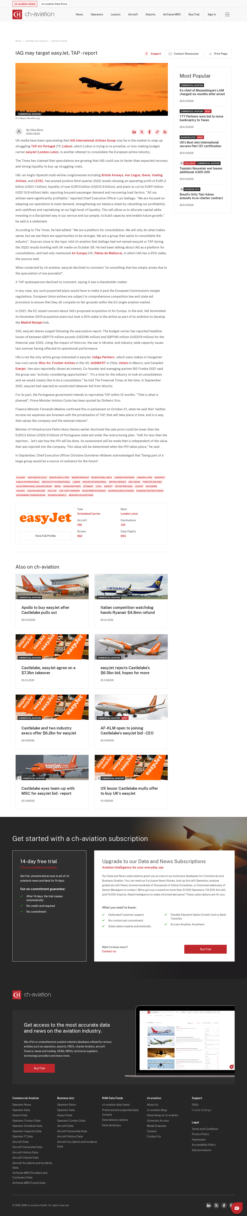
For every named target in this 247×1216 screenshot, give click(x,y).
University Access (158, 1120)
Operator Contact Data (26, 1120)
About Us (152, 1104)
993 (123, 536)
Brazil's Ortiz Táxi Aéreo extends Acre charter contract (201, 196)
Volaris (124, 363)
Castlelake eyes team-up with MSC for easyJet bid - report (48, 791)
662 (79, 536)
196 (79, 524)
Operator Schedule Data (27, 1125)
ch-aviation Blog (157, 1110)
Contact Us (154, 1136)
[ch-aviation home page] (33, 14)
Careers (152, 1131)
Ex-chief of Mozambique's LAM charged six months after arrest (202, 92)
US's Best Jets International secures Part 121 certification (200, 144)
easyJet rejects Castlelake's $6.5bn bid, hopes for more (125, 670)
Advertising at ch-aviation (162, 1115)
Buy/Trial (194, 14)
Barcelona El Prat (59, 477)
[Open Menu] (227, 14)
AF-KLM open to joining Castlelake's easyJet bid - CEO (127, 730)
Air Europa (79, 253)
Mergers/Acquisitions (81, 495)
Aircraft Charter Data (25, 1157)
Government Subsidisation (30, 495)
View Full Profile (45, 535)
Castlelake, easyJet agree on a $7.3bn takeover (48, 670)
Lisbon (66, 146)
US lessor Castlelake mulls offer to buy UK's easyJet (129, 791)
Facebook (149, 132)
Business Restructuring (149, 491)
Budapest (160, 477)
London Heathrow (124, 477)
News (79, 14)
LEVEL (39, 181)
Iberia (146, 175)
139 (123, 524)
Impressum (199, 1139)
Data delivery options (115, 1119)
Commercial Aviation (36, 41)
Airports (150, 14)
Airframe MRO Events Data (29, 1182)
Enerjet (20, 369)
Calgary (20, 477)
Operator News (21, 1104)
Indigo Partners (103, 357)
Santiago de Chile (37, 477)
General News (59, 41)
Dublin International (28, 482)
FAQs (195, 1104)
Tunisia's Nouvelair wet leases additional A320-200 (201, 170)
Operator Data (21, 1110)
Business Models (57, 495)
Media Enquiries (156, 1125)
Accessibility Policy (204, 1144)
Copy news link (157, 132)
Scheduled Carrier (89, 513)
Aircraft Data (20, 1141)
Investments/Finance (94, 491)
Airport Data (19, 1115)
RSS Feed (165, 132)
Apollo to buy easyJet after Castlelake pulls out (45, 610)
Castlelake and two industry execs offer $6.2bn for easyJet (48, 730)
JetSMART (98, 363)
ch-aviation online (24, 4)
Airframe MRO (172, 14)
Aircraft (133, 14)
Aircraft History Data (25, 1152)
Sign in (212, 14)
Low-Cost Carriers (69, 491)
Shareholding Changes (121, 491)
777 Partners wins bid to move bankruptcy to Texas (201, 118)
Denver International (95, 482)
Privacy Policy (200, 1134)
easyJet (31, 152)
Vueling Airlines (36, 491)
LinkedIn (134, 132)
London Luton (48, 152)
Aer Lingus (132, 175)
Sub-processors (201, 1150)
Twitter (216, 1205)
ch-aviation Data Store (54, 4)
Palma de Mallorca (107, 253)
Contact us (109, 951)
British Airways (112, 175)
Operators (97, 14)
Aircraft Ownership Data (27, 1147)
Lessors (115, 14)
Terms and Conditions (205, 1128)
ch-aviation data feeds (116, 1104)
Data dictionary (111, 1125)
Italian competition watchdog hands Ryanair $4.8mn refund (128, 610)
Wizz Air (45, 363)
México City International (56, 482)
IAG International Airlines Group (93, 140)
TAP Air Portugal (43, 146)
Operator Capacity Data (26, 1131)
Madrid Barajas (32, 322)
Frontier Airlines (63, 363)
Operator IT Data (22, 1136)
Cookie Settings (201, 1110)
